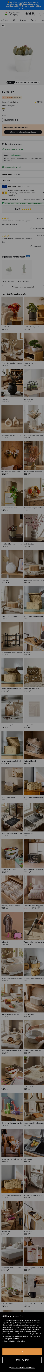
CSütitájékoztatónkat (10, 1338)
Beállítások (22, 1360)
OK (22, 1351)
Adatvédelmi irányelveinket (13, 1341)
